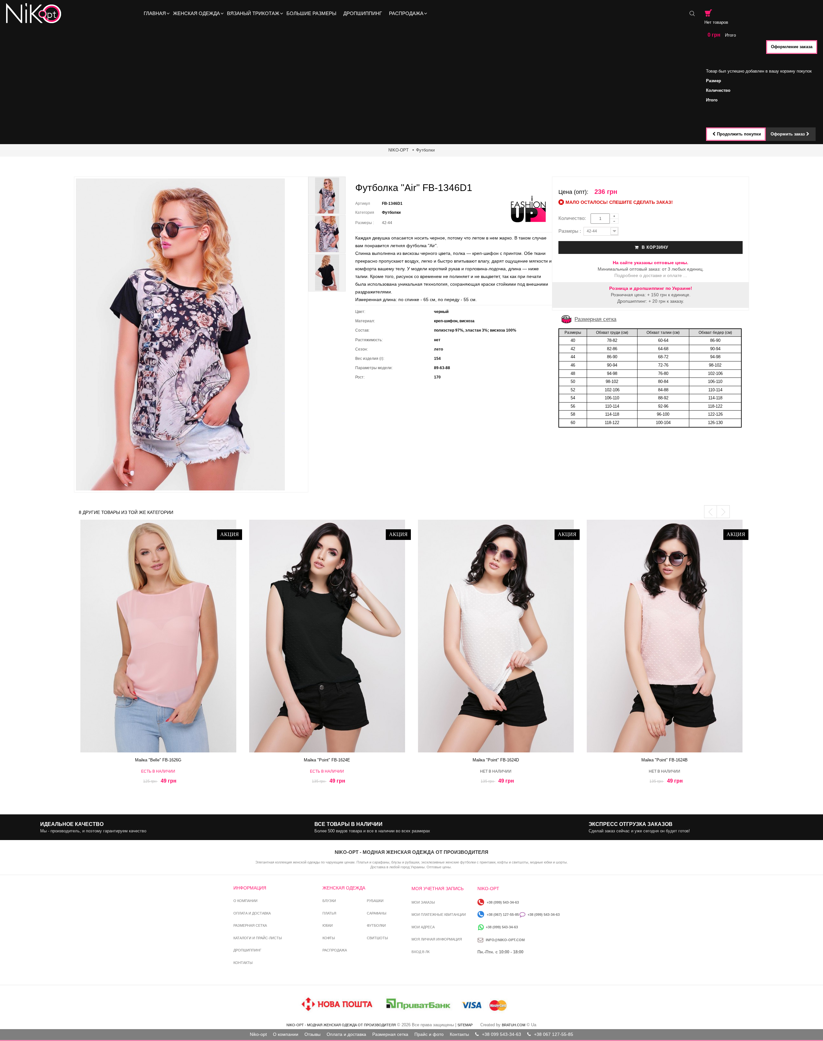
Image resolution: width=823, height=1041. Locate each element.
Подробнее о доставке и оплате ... (650, 275)
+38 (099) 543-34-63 (503, 902)
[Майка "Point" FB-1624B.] (664, 636)
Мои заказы (423, 902)
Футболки (425, 150)
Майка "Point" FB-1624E (327, 760)
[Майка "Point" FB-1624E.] (327, 636)
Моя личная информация (437, 939)
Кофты (328, 938)
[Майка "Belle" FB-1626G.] (158, 636)
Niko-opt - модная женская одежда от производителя (341, 1025)
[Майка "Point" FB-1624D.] (496, 636)
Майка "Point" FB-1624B (664, 760)
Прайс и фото (429, 1034)
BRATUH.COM (513, 1025)
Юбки (327, 925)
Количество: (574, 218)
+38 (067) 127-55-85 (503, 914)
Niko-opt (258, 1034)
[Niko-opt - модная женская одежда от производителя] (35, 13)
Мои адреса (423, 927)
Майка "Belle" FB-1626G (158, 760)
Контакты (243, 963)
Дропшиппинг (247, 950)
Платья (329, 913)
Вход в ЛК (421, 952)
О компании (245, 901)
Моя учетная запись (438, 888)
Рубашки (375, 901)
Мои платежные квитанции (439, 914)
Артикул (362, 203)
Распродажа (334, 950)
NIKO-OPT (398, 150)
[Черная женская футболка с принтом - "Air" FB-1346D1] (327, 195)
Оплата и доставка (252, 913)
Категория (364, 212)
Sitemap (465, 1025)
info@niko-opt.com (505, 940)
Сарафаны (376, 913)
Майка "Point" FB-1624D (496, 760)
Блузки (329, 901)
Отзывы (312, 1034)
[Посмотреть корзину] (708, 13)
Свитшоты (377, 938)
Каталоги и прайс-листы (257, 938)
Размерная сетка (595, 319)
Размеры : (365, 223)
